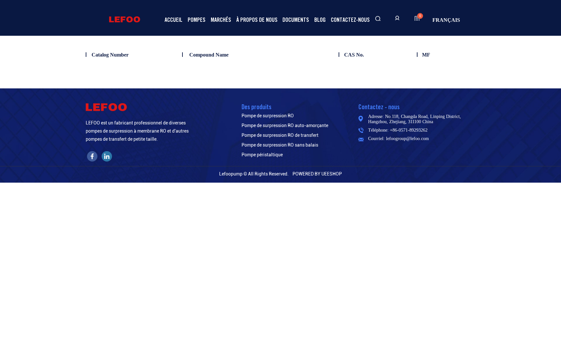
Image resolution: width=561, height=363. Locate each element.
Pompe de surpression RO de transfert (280, 135)
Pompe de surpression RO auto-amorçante (285, 125)
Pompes (197, 19)
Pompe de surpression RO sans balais (280, 145)
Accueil (173, 19)
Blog (320, 19)
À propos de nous (257, 19)
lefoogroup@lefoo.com (407, 138)
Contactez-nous (350, 19)
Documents (295, 19)
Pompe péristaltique (262, 154)
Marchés (221, 19)
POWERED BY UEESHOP (317, 173)
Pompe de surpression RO (268, 115)
